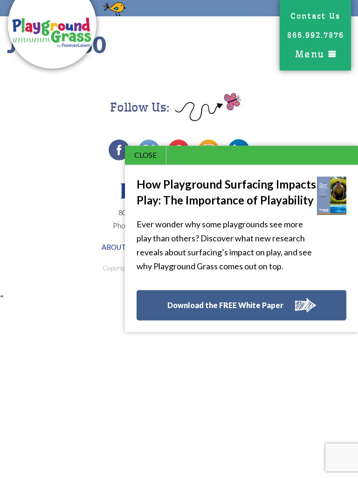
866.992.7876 (315, 35)
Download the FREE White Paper (225, 305)
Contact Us (315, 16)
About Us (119, 247)
